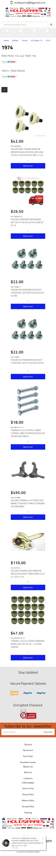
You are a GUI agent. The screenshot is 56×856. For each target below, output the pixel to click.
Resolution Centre (28, 762)
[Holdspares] (28, 10)
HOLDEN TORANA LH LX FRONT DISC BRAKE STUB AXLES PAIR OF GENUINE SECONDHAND (28, 503)
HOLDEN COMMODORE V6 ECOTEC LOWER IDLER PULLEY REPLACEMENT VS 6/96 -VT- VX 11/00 (27, 843)
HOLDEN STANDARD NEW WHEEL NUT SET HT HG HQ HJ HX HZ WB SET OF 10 (27, 222)
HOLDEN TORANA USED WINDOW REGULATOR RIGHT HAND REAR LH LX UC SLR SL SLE (28, 573)
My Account (28, 750)
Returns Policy (28, 800)
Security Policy (28, 806)
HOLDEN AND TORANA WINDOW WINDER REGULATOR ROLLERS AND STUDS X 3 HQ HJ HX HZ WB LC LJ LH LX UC (27, 153)
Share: (5, 61)
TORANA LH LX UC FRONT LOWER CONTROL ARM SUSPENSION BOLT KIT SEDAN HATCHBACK (28, 433)
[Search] (51, 24)
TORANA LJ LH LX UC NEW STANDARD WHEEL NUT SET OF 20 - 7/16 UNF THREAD (28, 644)
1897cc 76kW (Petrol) (13, 71)
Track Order (28, 756)
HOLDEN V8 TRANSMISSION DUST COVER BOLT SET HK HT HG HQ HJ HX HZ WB (27, 292)
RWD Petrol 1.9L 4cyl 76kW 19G (18, 56)
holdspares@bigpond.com (29, 2)
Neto (38, 852)
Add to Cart (28, 165)
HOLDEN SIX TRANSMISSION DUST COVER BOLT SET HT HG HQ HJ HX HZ (27, 361)
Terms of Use (28, 788)
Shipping (28, 812)
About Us (28, 772)
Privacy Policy (28, 794)
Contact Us (28, 778)
